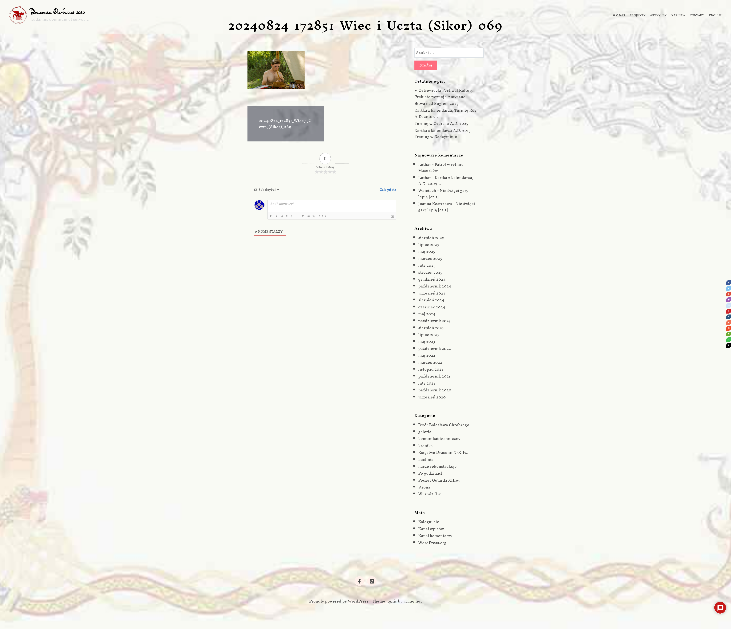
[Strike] (287, 216)
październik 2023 (434, 320)
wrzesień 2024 (432, 293)
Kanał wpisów (431, 528)
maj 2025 (426, 251)
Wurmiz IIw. (429, 493)
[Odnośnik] (314, 216)
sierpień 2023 (431, 327)
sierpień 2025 (431, 237)
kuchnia (425, 459)
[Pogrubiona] (271, 216)
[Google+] (728, 294)
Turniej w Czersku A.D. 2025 (441, 123)
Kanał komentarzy (435, 535)
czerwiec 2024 (431, 307)
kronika (425, 445)
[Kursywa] (276, 216)
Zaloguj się (387, 189)
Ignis (392, 601)
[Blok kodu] (308, 216)
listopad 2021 (430, 369)
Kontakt (697, 15)
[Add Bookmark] (728, 322)
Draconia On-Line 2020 (57, 12)
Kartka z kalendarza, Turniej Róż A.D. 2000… (445, 113)
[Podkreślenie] (282, 216)
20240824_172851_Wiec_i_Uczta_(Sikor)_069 (285, 123)
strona (424, 487)
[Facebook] (728, 282)
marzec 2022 (430, 362)
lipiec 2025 (428, 244)
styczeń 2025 (430, 272)
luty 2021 (426, 383)
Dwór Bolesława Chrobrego (443, 424)
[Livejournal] (728, 316)
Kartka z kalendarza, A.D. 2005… (445, 180)
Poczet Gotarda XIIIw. (439, 480)
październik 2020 (434, 390)
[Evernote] (728, 334)
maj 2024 (427, 313)
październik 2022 (434, 348)
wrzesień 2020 (432, 397)
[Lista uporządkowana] (292, 216)
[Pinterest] (728, 311)
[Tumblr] (728, 345)
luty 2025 (427, 265)
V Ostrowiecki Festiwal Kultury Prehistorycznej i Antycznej (443, 93)
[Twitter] (728, 288)
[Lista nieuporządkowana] (298, 216)
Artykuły (658, 15)
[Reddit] (728, 305)
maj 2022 (426, 355)
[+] (324, 215)
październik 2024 (434, 286)
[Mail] (728, 328)
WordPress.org (432, 542)
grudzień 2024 (432, 279)
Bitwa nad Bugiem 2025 (436, 103)
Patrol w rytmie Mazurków (441, 167)
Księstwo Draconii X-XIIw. (443, 452)
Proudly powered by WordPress (339, 601)
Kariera (678, 15)
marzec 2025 (430, 258)
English (715, 15)
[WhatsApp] (728, 339)
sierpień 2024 (431, 299)
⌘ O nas (619, 15)
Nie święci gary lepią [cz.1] (443, 193)
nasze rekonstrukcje (437, 466)
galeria (424, 431)
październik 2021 (434, 376)
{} (319, 215)
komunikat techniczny (439, 438)
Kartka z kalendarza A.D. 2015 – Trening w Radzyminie (444, 133)
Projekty (637, 15)
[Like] (728, 299)
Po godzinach (431, 473)
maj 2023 (426, 341)
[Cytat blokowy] (303, 216)
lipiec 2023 (428, 334)
